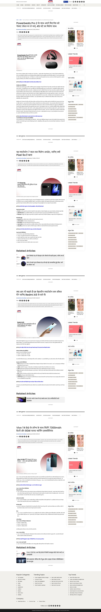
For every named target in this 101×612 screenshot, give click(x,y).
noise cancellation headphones (77, 579)
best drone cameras (46, 8)
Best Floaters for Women (72, 117)
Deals (19, 583)
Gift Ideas (20, 581)
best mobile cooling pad (76, 8)
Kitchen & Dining (59, 5)
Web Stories (75, 5)
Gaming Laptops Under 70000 (73, 104)
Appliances (43, 5)
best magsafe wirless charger (42, 577)
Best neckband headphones (76, 585)
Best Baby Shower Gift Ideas (76, 593)
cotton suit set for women (72, 119)
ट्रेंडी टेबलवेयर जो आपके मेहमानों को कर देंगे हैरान (71, 45)
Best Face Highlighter (40, 581)
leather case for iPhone (75, 589)
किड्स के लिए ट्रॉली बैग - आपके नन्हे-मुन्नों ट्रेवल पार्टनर (75, 90)
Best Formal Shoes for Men (76, 583)
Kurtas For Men (38, 579)
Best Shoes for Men (56, 579)
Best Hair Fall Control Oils (57, 581)
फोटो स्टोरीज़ (71, 78)
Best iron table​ (73, 587)
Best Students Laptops (40, 585)
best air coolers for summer (72, 239)
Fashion (33, 5)
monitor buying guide (56, 8)
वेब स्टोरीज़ (70, 28)
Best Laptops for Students (72, 108)
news (20, 19)
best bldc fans (38, 8)
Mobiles (19, 594)
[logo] (50, 1)
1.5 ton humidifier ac (79, 117)
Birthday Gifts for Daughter (76, 594)
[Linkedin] (82, 1)
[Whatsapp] (84, 1)
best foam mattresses (66, 8)
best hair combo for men (72, 115)
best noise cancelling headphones (28, 8)
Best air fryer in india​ (74, 581)
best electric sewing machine (72, 113)
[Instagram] (77, 1)
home (17, 19)
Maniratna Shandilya (21, 29)
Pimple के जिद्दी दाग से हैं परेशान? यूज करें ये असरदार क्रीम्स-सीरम (80, 45)
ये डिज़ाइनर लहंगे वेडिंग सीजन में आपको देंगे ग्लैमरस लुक (75, 67)
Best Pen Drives (38, 583)
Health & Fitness (51, 5)
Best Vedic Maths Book (57, 577)
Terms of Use (32, 601)
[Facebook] (75, 1)
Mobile (21, 5)
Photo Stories (68, 5)
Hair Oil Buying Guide (71, 106)
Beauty (38, 5)
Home (18, 5)
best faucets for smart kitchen (77, 591)
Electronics (27, 5)
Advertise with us (21, 601)
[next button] (80, 8)
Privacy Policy (42, 601)
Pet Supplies (20, 577)
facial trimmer (80, 104)
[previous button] (78, 8)
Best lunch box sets (56, 585)
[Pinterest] (79, 1)
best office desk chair (75, 577)
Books (19, 585)
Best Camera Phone (56, 583)
